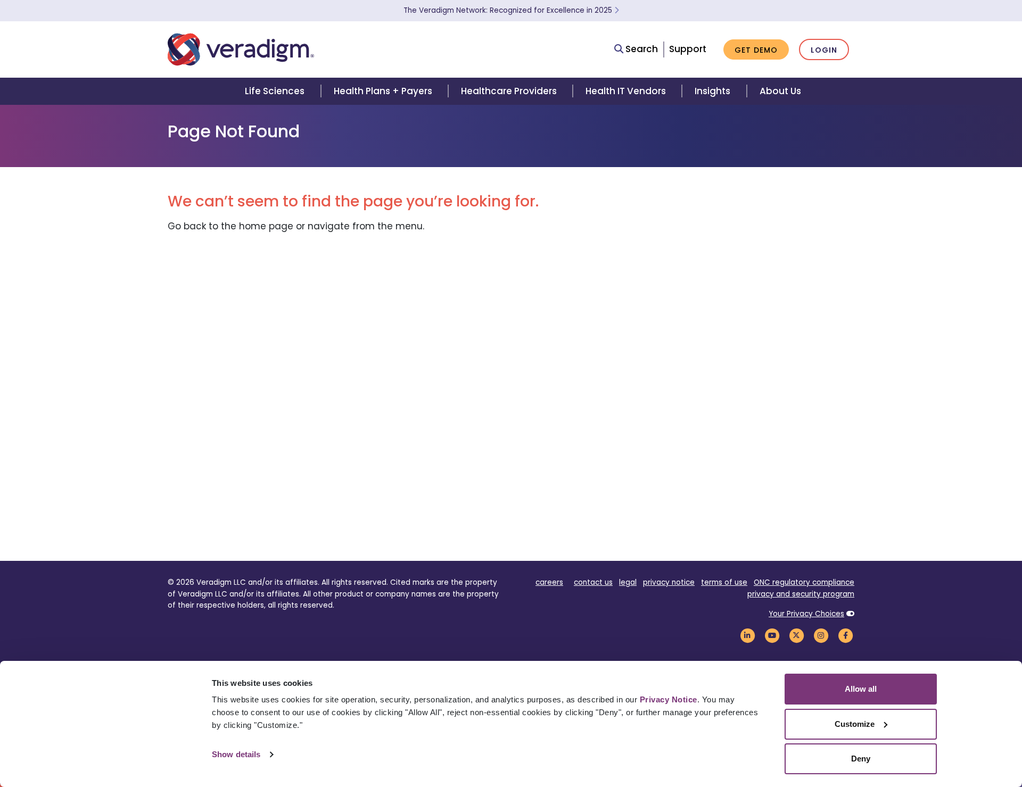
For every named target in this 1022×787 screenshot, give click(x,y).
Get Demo (756, 50)
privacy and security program (800, 594)
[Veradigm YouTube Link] (772, 635)
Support (687, 49)
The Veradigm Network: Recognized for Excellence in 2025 (508, 10)
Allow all (861, 688)
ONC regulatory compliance (804, 582)
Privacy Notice (668, 699)
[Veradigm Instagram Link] (821, 635)
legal (628, 582)
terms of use (724, 582)
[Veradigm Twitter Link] (796, 635)
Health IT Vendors (626, 91)
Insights (712, 91)
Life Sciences (274, 91)
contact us (593, 582)
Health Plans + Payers (383, 91)
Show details (236, 754)
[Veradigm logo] (241, 49)
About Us (780, 91)
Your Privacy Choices (806, 614)
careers (549, 582)
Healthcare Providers (509, 91)
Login (824, 50)
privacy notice (669, 582)
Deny (860, 758)
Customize (855, 723)
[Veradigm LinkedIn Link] (747, 635)
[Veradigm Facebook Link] (845, 635)
